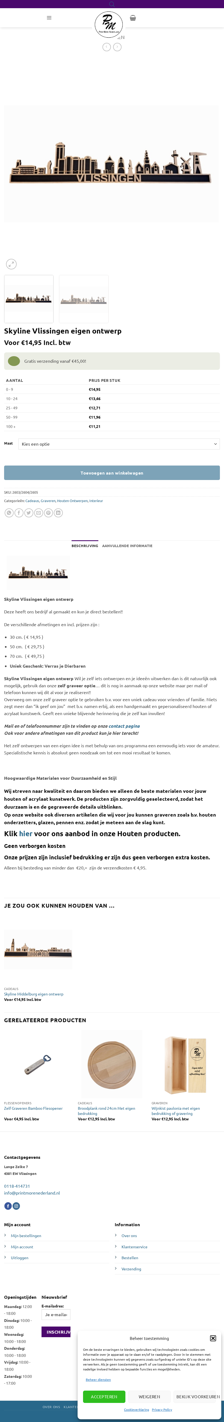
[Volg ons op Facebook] (8, 1206)
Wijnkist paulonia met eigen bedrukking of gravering (176, 1111)
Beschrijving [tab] (85, 545)
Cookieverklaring (136, 1409)
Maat (8, 443)
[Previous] (15, 163)
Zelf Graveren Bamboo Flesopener (33, 1108)
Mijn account (22, 1246)
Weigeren (149, 1396)
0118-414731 (17, 1186)
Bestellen (130, 1257)
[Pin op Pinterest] (48, 512)
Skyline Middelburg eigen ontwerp (33, 993)
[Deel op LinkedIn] (58, 512)
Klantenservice (135, 1246)
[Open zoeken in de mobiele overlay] (112, 4)
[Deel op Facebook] (18, 512)
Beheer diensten (98, 1379)
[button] (213, 1338)
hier (26, 833)
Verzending (131, 1268)
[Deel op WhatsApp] (9, 512)
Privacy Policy (162, 1409)
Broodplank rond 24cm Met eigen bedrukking (106, 1111)
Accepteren (104, 1396)
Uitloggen (19, 1257)
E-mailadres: (53, 1305)
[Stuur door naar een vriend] (38, 512)
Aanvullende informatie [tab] (127, 545)
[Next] (207, 163)
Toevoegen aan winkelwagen (112, 473)
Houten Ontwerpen (72, 500)
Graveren (48, 500)
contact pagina (124, 726)
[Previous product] (117, 47)
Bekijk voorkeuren (196, 1396)
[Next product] (106, 47)
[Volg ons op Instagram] (16, 1206)
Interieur (96, 500)
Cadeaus (32, 500)
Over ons (129, 1235)
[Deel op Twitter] (28, 512)
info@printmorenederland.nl (32, 1192)
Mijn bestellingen (26, 1235)
